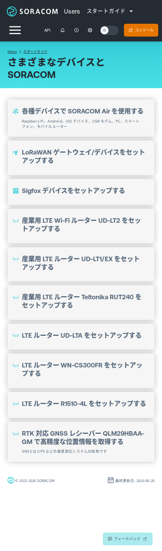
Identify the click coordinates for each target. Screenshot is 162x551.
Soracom (32, 11)
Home (12, 51)
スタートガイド (35, 51)
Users (72, 11)
